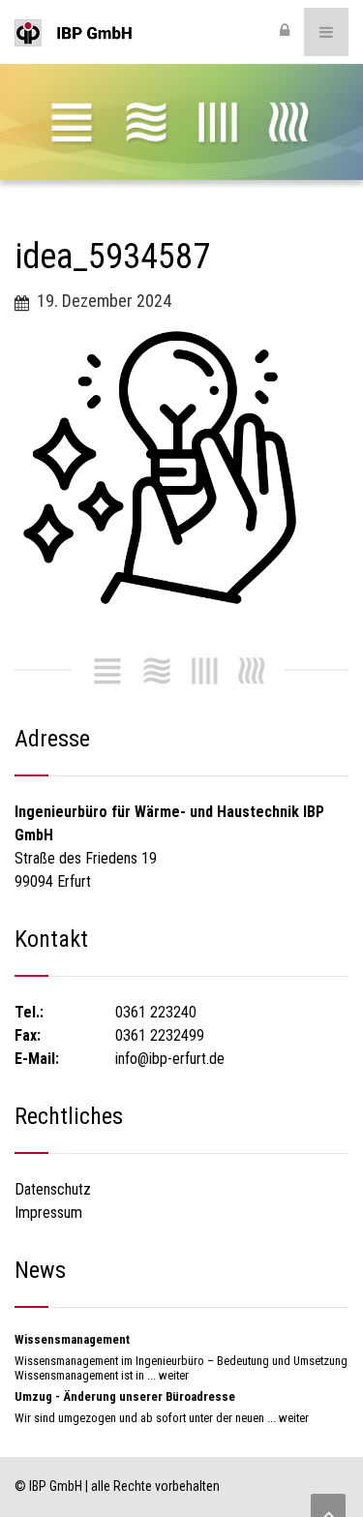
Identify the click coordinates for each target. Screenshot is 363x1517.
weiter (174, 1375)
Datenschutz (53, 1189)
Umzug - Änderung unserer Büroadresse (125, 1396)
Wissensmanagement (72, 1339)
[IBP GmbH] (73, 32)
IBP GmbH (55, 1486)
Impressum (48, 1212)
